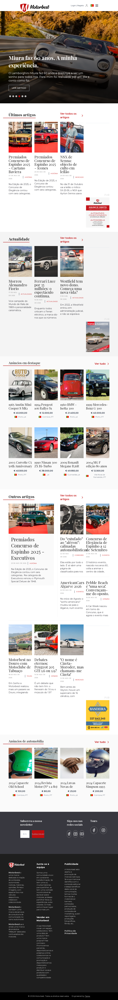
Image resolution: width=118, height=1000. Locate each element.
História (28, 177)
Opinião (106, 599)
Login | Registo (77, 5)
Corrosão (79, 555)
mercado (79, 177)
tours (29, 676)
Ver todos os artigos (68, 115)
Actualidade (26, 294)
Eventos (105, 555)
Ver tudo (100, 363)
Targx (87, 996)
